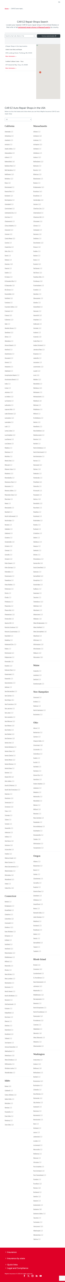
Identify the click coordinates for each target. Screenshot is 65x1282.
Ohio (35, 722)
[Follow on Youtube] (41, 1276)
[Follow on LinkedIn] (37, 1276)
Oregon (36, 856)
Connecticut (10, 896)
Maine (36, 665)
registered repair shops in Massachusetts (34, 27)
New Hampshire (41, 691)
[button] (40, 72)
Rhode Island (39, 959)
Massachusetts (40, 126)
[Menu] (59, 2)
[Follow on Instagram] (32, 1276)
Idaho (7, 1080)
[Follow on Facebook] (24, 1276)
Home (7, 8)
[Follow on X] (28, 1276)
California (9, 126)
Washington (39, 1054)
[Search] (34, 36)
